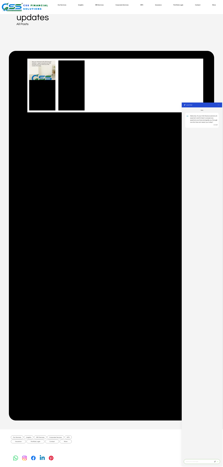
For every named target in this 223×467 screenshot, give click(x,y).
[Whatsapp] (16, 458)
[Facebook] (33, 458)
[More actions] (53, 84)
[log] (202, 282)
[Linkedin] (42, 458)
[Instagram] (24, 458)
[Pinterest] (51, 458)
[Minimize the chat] (218, 105)
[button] (17, 437)
